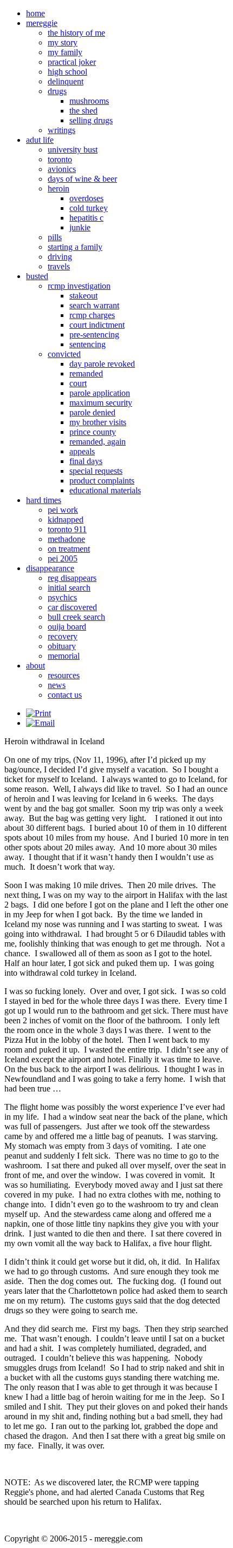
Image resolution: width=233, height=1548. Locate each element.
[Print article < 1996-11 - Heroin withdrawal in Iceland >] (38, 713)
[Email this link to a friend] (40, 722)
